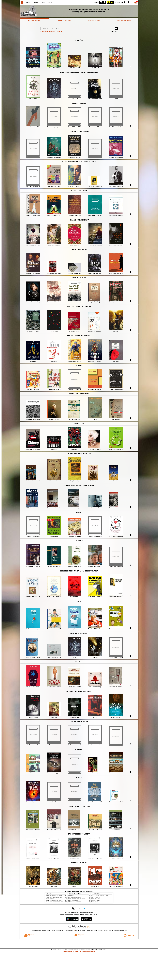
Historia (36, 2)
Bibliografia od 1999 (94, 20)
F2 (129, 2)
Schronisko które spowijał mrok (74, 901)
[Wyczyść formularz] (112, 31)
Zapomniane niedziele (73, 900)
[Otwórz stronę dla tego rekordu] (33, 57)
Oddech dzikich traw (95, 898)
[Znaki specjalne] (116, 31)
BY (112, 2)
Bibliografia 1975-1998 (64, 20)
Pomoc (43, 2)
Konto (50, 2)
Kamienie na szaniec (50, 898)
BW (104, 2)
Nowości (28, 2)
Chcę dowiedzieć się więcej (70, 951)
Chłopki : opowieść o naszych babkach (76, 898)
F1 (125, 2)
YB (108, 2)
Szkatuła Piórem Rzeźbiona (123, 20)
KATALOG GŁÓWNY (34, 20)
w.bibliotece (70, 930)
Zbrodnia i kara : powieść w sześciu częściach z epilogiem (58, 901)
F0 (122, 2)
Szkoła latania (71, 895)
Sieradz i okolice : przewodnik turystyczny (54, 897)
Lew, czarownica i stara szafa (74, 897)
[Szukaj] (116, 28)
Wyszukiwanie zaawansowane (48, 31)
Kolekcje (59, 31)
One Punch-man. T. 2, (95, 897)
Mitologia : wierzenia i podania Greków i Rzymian (56, 895)
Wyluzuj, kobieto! (94, 901)
